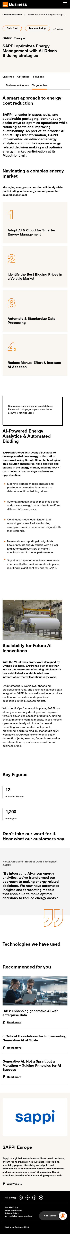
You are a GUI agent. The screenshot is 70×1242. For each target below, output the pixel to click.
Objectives (23, 76)
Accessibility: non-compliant (18, 1216)
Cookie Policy (11, 1207)
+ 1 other (58, 28)
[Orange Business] (15, 4)
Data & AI (12, 28)
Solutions (38, 76)
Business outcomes (17, 85)
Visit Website (14, 1183)
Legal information (13, 1210)
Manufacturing (37, 28)
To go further (39, 85)
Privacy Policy (12, 1213)
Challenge (8, 76)
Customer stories (12, 14)
